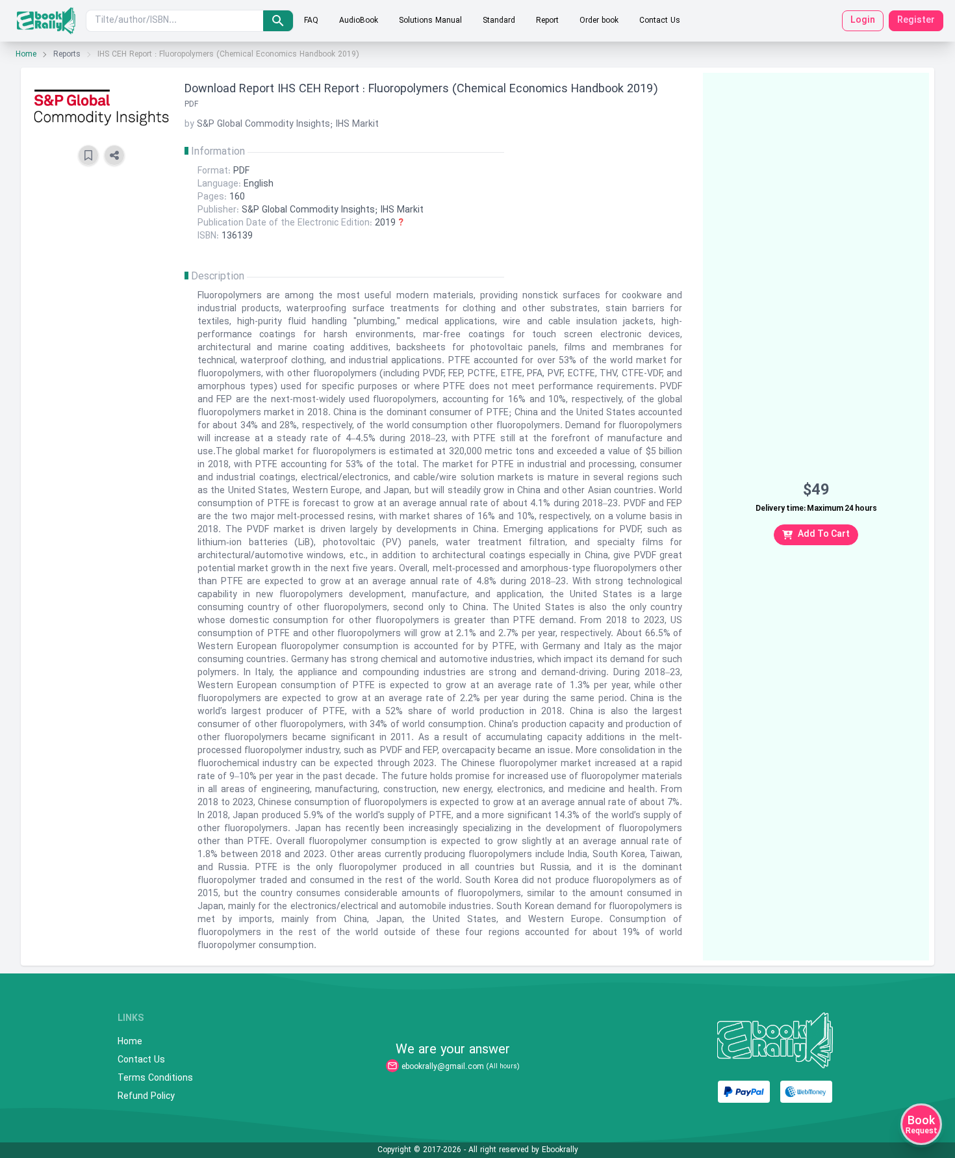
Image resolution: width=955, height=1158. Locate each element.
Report (547, 21)
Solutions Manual (430, 21)
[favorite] (88, 155)
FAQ (311, 21)
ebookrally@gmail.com (442, 1067)
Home (26, 54)
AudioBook (358, 21)
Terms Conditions (155, 1078)
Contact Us (659, 21)
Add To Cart (824, 534)
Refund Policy (146, 1096)
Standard (499, 21)
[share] (114, 155)
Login (862, 20)
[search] (278, 20)
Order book (598, 21)
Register (916, 20)
